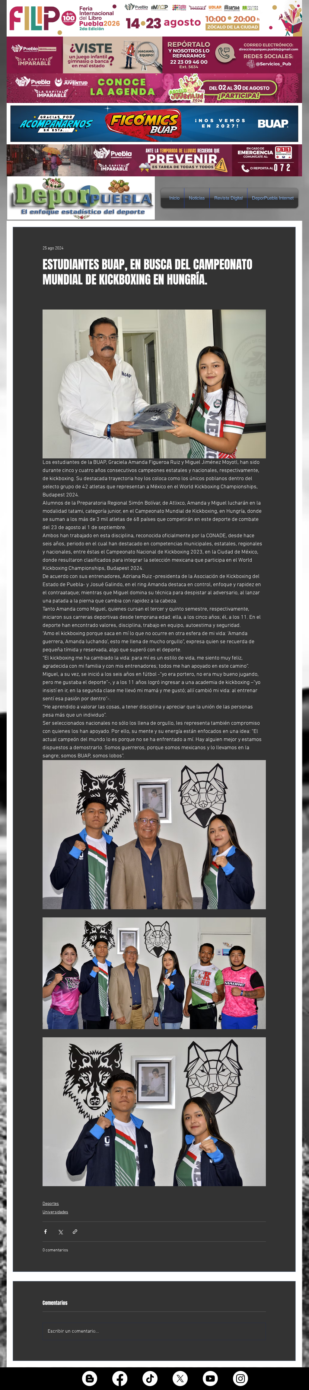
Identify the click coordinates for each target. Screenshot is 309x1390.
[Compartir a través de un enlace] (75, 1231)
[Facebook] (119, 1378)
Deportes (51, 1203)
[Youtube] (210, 1378)
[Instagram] (240, 1378)
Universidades (55, 1212)
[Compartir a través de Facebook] (45, 1231)
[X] (180, 1378)
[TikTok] (150, 1378)
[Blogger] (89, 1378)
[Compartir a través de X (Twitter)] (60, 1231)
